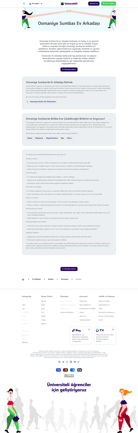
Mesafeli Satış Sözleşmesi (106, 312)
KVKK (100, 308)
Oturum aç (94, 3)
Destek (101, 320)
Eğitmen (43, 323)
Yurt (23, 308)
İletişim (82, 312)
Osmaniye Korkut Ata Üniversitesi (43, 102)
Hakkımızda (83, 301)
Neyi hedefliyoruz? (85, 305)
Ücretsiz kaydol (108, 3)
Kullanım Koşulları (104, 301)
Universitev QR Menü (66, 312)
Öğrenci (43, 301)
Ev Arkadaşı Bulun (69, 69)
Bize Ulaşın (83, 316)
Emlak (43, 305)
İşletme (43, 320)
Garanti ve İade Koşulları (106, 316)
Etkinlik (43, 316)
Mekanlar (25, 342)
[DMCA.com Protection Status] (69, 375)
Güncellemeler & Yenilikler (88, 308)
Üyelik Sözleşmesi (104, 305)
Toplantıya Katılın (85, 320)
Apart (23, 305)
